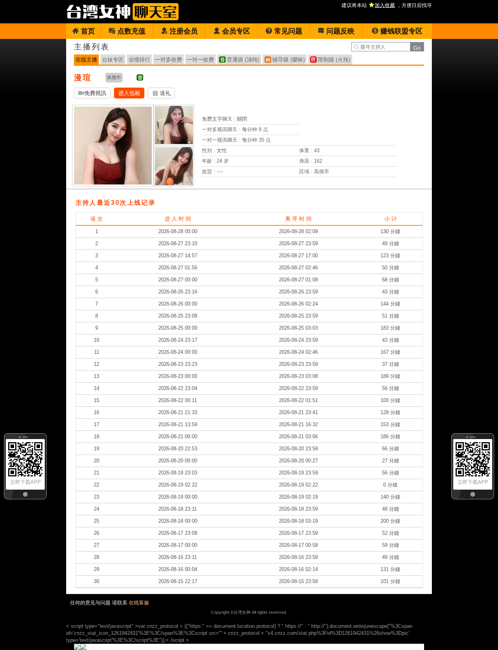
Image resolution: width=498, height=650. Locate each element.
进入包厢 (129, 93)
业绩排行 (139, 59)
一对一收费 (200, 59)
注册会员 (184, 31)
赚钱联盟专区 (402, 31)
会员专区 (236, 31)
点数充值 (131, 31)
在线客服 (139, 603)
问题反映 (340, 31)
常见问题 (288, 31)
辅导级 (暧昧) (288, 59)
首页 (88, 31)
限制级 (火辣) (334, 59)
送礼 (164, 93)
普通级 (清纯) (243, 59)
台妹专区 (113, 59)
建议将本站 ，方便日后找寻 (387, 5)
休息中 (114, 77)
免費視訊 (95, 93)
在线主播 (86, 59)
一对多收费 (168, 59)
